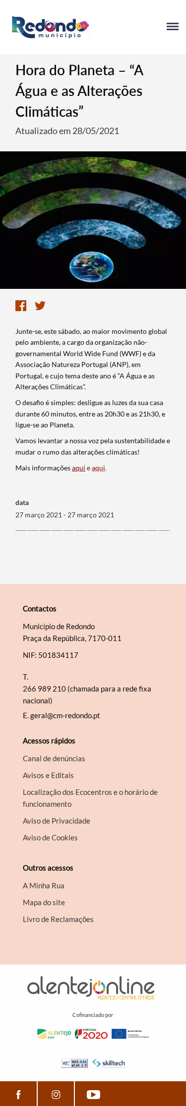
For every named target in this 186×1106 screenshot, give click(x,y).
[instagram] (55, 1093)
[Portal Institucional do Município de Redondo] (50, 27)
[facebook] (18, 1093)
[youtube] (93, 1093)
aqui (78, 467)
